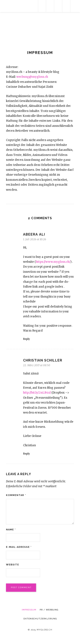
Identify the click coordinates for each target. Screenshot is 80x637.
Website (12, 564)
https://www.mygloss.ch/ (53, 262)
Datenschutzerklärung (40, 618)
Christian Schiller (42, 360)
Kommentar (16, 495)
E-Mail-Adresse (19, 547)
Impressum (29, 610)
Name (11, 529)
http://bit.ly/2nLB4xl (37, 392)
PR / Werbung (49, 610)
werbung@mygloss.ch (32, 77)
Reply (26, 338)
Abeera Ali (34, 234)
